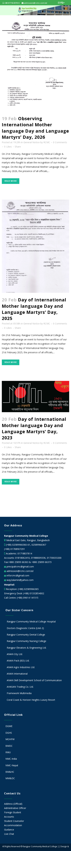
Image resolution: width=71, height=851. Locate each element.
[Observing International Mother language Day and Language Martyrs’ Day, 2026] (35, 66)
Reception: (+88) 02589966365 (22, 589)
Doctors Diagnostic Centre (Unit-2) (25, 628)
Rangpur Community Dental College (26, 634)
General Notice (31, 142)
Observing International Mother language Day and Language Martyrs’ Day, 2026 (35, 127)
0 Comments (60, 142)
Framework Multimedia (19, 693)
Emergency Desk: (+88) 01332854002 (24, 593)
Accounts (9, 816)
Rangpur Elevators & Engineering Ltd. (27, 647)
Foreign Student (12, 812)
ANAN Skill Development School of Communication (34, 680)
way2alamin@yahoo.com (20, 580)
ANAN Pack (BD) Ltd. (18, 660)
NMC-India (11, 758)
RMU (8, 752)
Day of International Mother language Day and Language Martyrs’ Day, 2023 (34, 428)
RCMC (46, 142)
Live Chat (9, 833)
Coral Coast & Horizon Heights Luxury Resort (31, 699)
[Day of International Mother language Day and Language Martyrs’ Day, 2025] (35, 246)
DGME (8, 726)
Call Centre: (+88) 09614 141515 (21, 597)
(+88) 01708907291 (14, 549)
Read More (10, 181)
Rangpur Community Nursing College (26, 641)
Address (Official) (13, 803)
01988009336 (38, 557)
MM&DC (10, 778)
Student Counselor (14, 821)
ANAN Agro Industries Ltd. (21, 667)
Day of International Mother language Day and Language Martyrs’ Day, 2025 (34, 309)
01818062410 (22, 557)
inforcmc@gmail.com (17, 575)
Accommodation (13, 825)
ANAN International (17, 673)
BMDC (9, 745)
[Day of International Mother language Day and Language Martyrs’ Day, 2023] (35, 396)
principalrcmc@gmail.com (20, 566)
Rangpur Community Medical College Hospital (31, 621)
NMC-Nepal (11, 765)
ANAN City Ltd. (15, 654)
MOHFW (10, 739)
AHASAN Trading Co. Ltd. (20, 686)
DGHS (8, 732)
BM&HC (9, 771)
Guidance (9, 829)
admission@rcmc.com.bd (35, 3)
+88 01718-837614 (11, 3)
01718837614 (25, 553)
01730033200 (54, 557)
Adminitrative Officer (15, 808)
